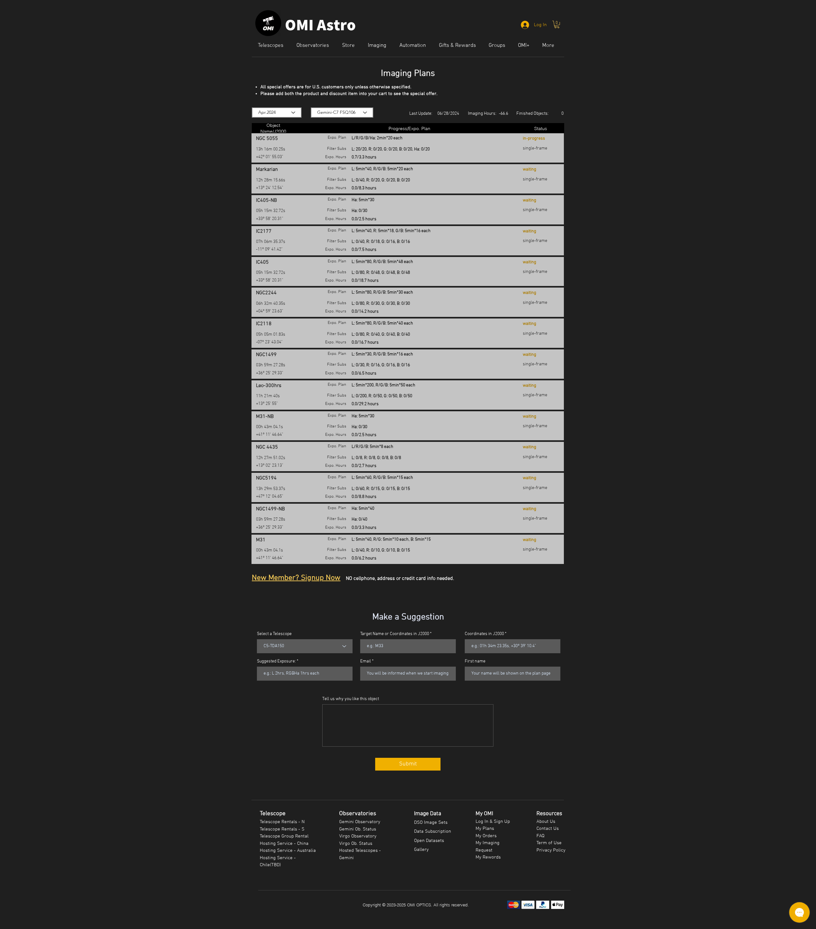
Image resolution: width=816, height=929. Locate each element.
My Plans (485, 828)
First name (475, 661)
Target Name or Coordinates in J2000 (394, 634)
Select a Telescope (274, 634)
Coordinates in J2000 (484, 634)
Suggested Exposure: (276, 661)
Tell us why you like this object (350, 699)
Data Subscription (432, 831)
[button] (556, 24)
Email (365, 661)
